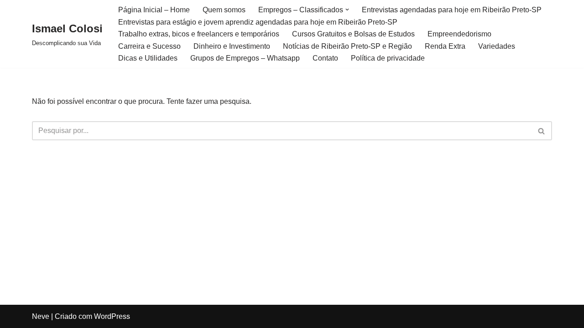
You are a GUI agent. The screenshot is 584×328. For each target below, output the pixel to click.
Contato (325, 58)
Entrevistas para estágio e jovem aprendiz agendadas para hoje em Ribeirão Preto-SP (257, 22)
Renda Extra (445, 46)
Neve (40, 316)
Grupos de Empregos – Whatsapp (245, 58)
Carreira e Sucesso (149, 46)
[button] (347, 9)
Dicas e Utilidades (147, 58)
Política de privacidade (388, 58)
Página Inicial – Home (154, 10)
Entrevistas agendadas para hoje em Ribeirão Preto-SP (452, 10)
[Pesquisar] (542, 130)
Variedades (496, 46)
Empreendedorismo (459, 34)
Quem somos (224, 10)
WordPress (112, 316)
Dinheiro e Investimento (231, 46)
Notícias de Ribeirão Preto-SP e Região (347, 46)
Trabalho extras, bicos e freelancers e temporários (198, 34)
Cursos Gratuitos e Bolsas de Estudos (353, 34)
